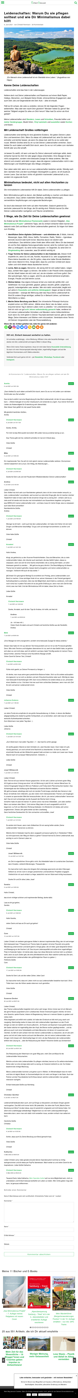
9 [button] (44, 1327)
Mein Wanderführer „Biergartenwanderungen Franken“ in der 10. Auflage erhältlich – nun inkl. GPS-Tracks (64, 1319)
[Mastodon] (26, 327)
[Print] (38, 327)
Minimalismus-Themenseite (31, 221)
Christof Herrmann (14, 420)
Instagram (10, 359)
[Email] (34, 327)
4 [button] (35, 1327)
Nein (34, 1395)
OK (29, 1395)
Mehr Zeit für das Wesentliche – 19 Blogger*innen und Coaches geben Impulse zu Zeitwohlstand (14, 1358)
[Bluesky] (22, 327)
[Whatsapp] (6, 327)
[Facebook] (18, 327)
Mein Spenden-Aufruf (37, 1178)
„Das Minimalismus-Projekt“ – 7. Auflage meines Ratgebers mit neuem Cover (14, 1314)
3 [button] (34, 1327)
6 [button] (39, 1327)
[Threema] (10, 327)
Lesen (37, 119)
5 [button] (37, 1327)
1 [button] (30, 1327)
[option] (14, 1298)
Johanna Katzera (11, 700)
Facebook (57, 357)
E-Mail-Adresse (9, 1235)
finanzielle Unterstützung (61, 347)
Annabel (9, 544)
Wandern (30, 119)
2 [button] (32, 1327)
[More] (41, 327)
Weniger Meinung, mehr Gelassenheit (39, 1355)
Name (6, 1226)
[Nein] (75, 1393)
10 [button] (46, 1327)
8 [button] (42, 1327)
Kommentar (8, 1201)
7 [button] (40, 1327)
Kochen (69, 122)
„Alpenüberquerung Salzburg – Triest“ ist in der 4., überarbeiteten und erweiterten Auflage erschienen (39, 1317)
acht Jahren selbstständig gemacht (40, 309)
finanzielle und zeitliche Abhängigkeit (34, 290)
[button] (3, 1301)
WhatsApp (48, 357)
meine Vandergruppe (13, 122)
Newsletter (39, 357)
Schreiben (48, 119)
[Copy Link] (30, 327)
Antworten (71, 383)
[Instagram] (14, 327)
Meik (6, 633)
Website (6, 1244)
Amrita (7, 383)
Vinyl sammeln (40, 122)
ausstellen (55, 122)
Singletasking (14, 250)
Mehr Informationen (45, 1395)
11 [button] (47, 1327)
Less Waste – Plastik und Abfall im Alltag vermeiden (63, 1356)
